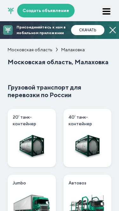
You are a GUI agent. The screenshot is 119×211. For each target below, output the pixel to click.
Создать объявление (46, 10)
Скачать (87, 30)
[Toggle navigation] (106, 11)
